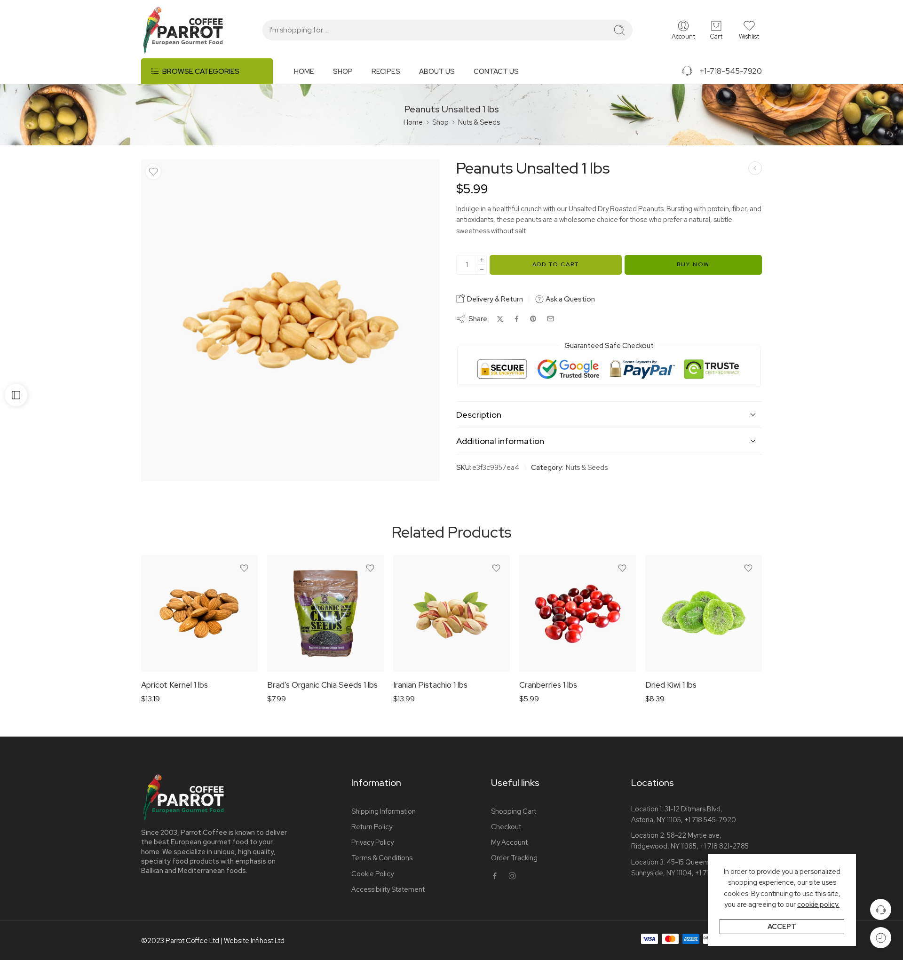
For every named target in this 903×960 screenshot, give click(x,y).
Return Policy (371, 826)
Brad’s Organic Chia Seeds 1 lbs (322, 685)
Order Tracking (514, 857)
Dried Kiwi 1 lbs (671, 685)
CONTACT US (496, 71)
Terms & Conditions (381, 857)
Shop (440, 122)
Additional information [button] (500, 441)
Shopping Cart (513, 811)
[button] (749, 30)
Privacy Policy (372, 842)
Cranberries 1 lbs (548, 685)
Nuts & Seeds (479, 122)
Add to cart (555, 264)
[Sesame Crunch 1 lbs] (755, 168)
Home (413, 122)
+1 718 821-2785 (724, 845)
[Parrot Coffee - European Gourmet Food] (183, 30)
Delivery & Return (494, 299)
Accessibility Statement (388, 889)
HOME (304, 71)
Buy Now (693, 264)
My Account (509, 842)
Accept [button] (782, 926)
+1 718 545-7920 (710, 819)
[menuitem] (313, 75)
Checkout (506, 826)
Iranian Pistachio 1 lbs (430, 685)
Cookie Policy (372, 873)
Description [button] (478, 414)
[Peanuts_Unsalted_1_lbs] (290, 320)
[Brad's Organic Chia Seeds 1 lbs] (325, 613)
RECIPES (386, 71)
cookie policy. (818, 904)
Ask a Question (569, 299)
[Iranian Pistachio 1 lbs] (451, 613)
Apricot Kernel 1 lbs (174, 685)
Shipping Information (383, 811)
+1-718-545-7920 (728, 71)
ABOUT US (437, 71)
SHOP (343, 71)
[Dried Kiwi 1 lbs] (703, 613)
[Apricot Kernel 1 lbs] (199, 613)
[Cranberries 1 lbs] (577, 613)
